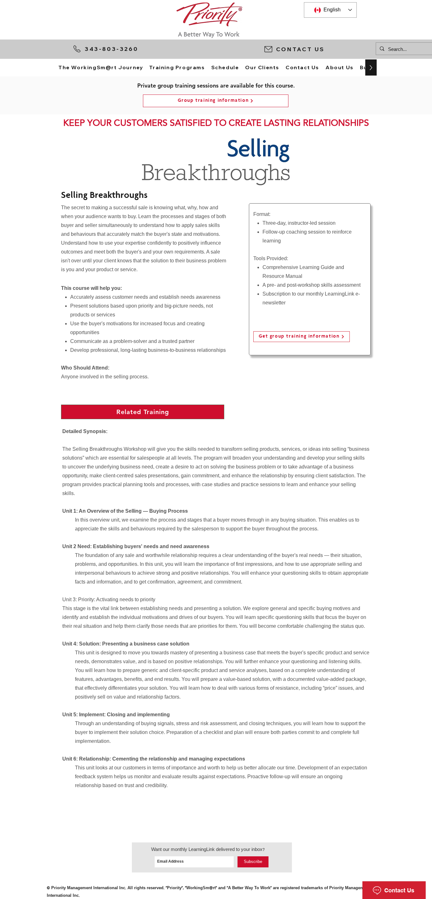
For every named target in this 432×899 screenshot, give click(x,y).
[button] (317, 49)
